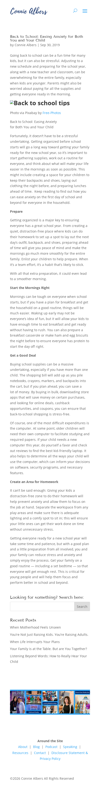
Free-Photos (52, 113)
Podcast (51, 746)
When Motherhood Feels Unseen (35, 627)
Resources (20, 753)
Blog (36, 746)
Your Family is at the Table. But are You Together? (48, 649)
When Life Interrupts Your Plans (35, 642)
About (22, 746)
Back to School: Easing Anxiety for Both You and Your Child (46, 38)
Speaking (70, 746)
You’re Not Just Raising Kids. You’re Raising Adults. (49, 634)
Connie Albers (26, 45)
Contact (40, 753)
